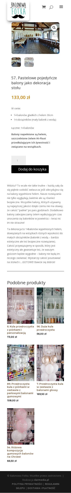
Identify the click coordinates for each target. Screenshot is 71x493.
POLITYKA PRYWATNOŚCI (27, 484)
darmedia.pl (41, 479)
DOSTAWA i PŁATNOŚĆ (41, 488)
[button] (54, 28)
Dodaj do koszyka (32, 169)
